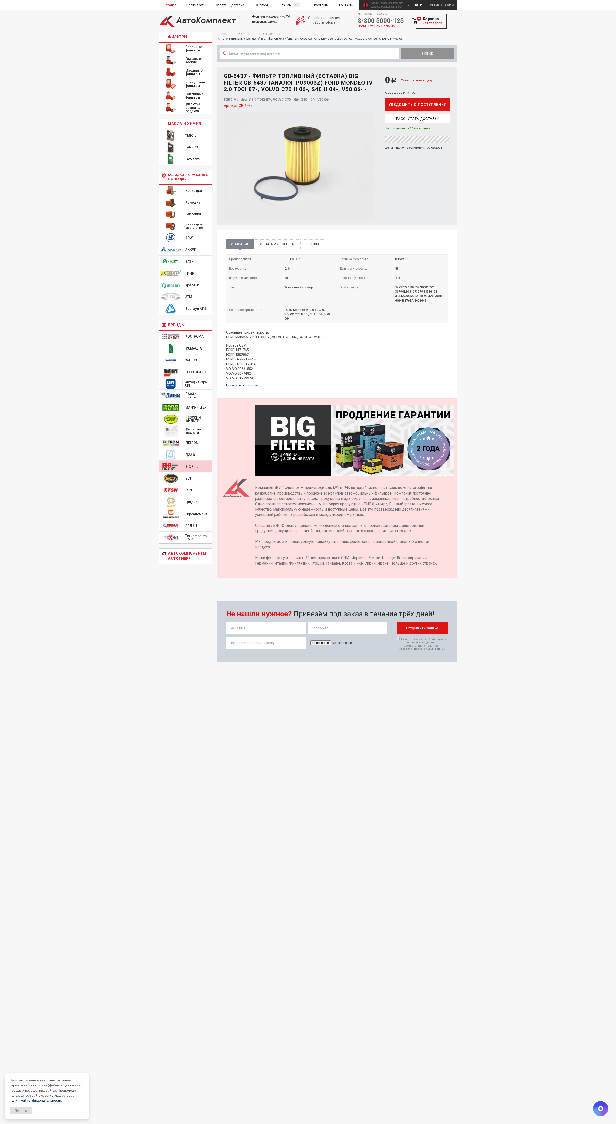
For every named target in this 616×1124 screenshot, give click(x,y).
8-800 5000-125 (381, 20)
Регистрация (442, 5)
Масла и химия (184, 124)
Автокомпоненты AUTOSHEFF (187, 556)
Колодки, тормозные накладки (188, 177)
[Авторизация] (613, 2)
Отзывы (312, 244)
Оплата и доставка (277, 244)
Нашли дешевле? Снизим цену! (407, 128)
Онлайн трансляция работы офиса (324, 20)
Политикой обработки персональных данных (422, 647)
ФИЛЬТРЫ (177, 37)
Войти (417, 5)
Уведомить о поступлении (418, 105)
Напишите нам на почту (376, 26)
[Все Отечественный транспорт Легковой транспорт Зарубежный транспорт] (309, 64)
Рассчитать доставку (417, 119)
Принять (21, 1110)
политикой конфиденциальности (35, 1100)
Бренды (176, 325)
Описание (240, 244)
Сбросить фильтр (419, 64)
